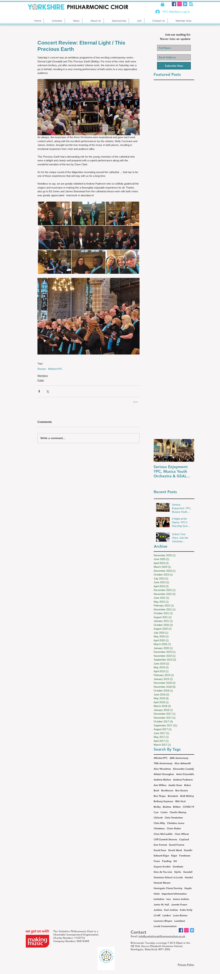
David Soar (160, 850)
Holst (157, 893)
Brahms (167, 806)
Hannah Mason (162, 882)
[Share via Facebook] (39, 391)
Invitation (159, 899)
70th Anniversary (163, 763)
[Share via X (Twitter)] (47, 391)
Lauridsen (179, 920)
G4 (175, 861)
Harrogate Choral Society (168, 888)
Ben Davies (181, 790)
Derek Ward (175, 850)
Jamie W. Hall (161, 904)
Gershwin (178, 866)
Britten (177, 806)
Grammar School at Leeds (168, 877)
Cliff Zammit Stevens (165, 839)
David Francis (176, 844)
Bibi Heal (180, 801)
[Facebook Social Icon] (174, 4)
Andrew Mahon (162, 779)
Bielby (157, 806)
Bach (156, 790)
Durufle (188, 850)
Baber (187, 785)
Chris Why (159, 823)
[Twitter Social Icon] (185, 4)
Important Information (174, 893)
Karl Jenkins (171, 909)
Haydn (188, 888)
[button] (162, 4)
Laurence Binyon (163, 920)
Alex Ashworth (182, 763)
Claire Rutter (174, 828)
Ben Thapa (160, 796)
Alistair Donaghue (164, 774)
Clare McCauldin (163, 833)
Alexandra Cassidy (183, 768)
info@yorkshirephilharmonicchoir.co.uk (162, 936)
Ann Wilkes (160, 785)
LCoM (157, 915)
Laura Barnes (180, 915)
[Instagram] (179, 4)
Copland (184, 839)
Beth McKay (187, 796)
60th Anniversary (179, 758)
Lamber (166, 915)
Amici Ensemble (185, 774)
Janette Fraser (179, 904)
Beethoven (167, 790)
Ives (168, 899)
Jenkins (158, 909)
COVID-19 (188, 806)
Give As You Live (163, 871)
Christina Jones (175, 823)
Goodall (187, 871)
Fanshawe (184, 855)
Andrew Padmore (183, 779)
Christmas (159, 828)
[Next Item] (188, 450)
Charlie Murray (178, 812)
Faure (157, 861)
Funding (166, 861)
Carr (156, 812)
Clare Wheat (182, 833)
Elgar (174, 855)
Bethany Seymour (163, 801)
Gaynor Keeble (162, 866)
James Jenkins (181, 899)
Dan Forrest (160, 844)
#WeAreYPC (55, 368)
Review (41, 368)
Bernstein (173, 796)
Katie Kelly (186, 909)
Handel (189, 877)
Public (40, 380)
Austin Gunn (175, 785)
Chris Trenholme (174, 817)
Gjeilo (177, 871)
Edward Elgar (161, 855)
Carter (164, 812)
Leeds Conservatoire (165, 926)
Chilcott (158, 817)
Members (42, 375)
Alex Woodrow (162, 768)
